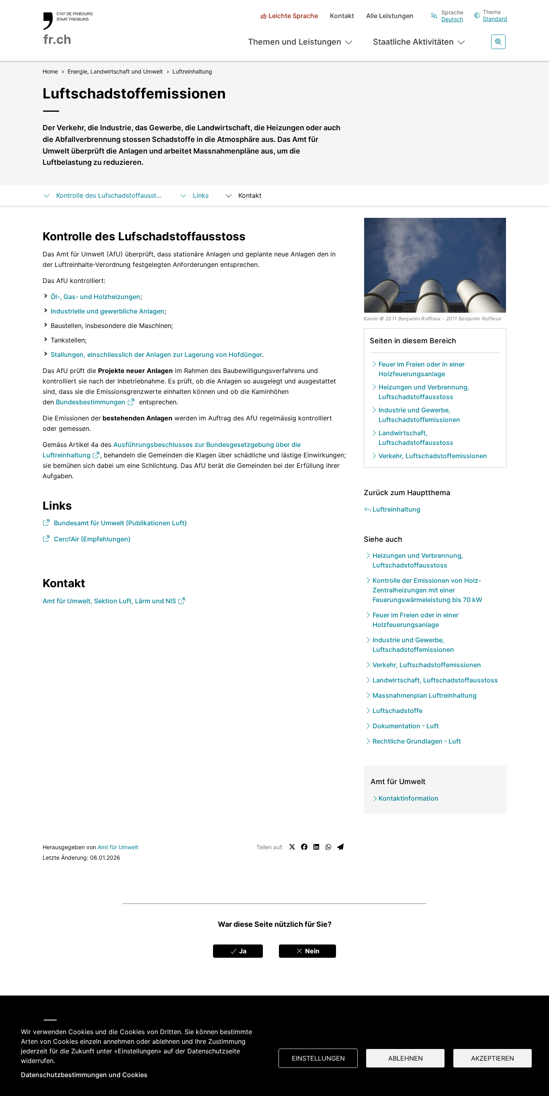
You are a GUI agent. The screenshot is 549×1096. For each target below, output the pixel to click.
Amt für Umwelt (118, 847)
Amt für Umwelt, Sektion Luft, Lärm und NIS (110, 601)
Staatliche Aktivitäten (413, 42)
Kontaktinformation (408, 798)
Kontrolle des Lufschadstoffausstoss (109, 195)
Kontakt (342, 16)
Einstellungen (318, 1058)
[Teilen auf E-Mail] (340, 847)
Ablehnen (405, 1058)
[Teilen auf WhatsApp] (328, 847)
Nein (311, 951)
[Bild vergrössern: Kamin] (435, 265)
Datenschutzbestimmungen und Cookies (84, 1075)
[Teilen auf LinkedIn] (316, 847)
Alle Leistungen (390, 16)
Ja (242, 951)
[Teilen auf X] (292, 847)
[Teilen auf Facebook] (304, 847)
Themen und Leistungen (294, 42)
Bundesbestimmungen (91, 402)
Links (201, 195)
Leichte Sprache (293, 16)
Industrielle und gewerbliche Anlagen (107, 311)
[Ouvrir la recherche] (498, 42)
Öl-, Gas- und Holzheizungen (95, 297)
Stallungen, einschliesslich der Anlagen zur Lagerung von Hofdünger (156, 354)
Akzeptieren (492, 1058)
